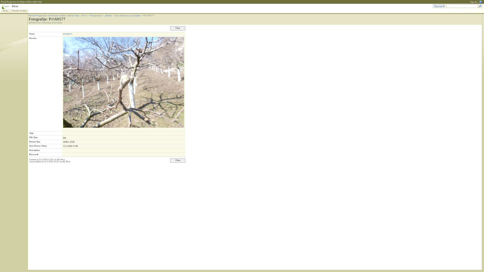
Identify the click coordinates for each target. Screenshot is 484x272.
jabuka (108, 16)
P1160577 (67, 34)
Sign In (473, 2)
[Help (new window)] (480, 2)
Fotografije (96, 16)
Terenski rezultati (19, 11)
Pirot (15, 6)
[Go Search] (480, 6)
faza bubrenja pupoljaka (128, 16)
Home (5, 11)
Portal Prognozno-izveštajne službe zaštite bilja (21, 2)
